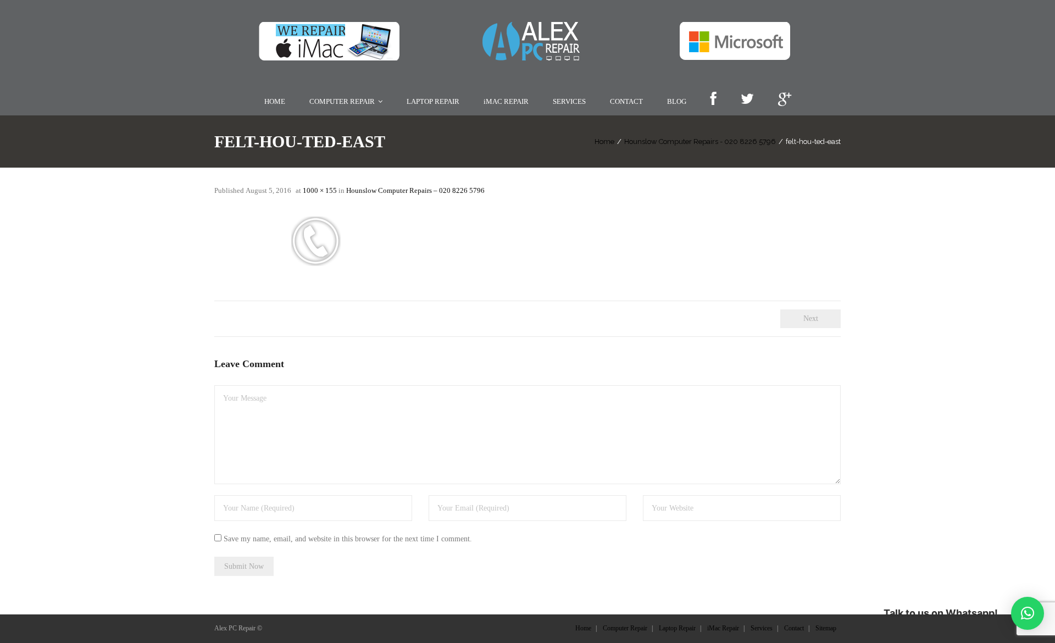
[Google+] (785, 99)
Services (762, 628)
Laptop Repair (677, 628)
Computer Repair (625, 628)
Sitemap (825, 628)
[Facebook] (713, 99)
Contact (794, 628)
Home (604, 141)
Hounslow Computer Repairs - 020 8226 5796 (700, 141)
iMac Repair (723, 628)
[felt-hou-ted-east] (489, 242)
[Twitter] (747, 99)
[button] (1027, 613)
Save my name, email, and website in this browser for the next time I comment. (348, 539)
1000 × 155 (320, 190)
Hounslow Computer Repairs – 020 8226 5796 (415, 190)
